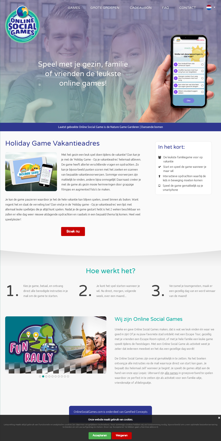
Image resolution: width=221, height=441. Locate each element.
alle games (171, 373)
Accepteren (100, 435)
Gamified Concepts (135, 411)
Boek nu (73, 231)
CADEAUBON (141, 8)
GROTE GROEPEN (104, 8)
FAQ (165, 8)
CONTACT (187, 8)
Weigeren (122, 435)
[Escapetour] (22, 41)
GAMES (74, 8)
